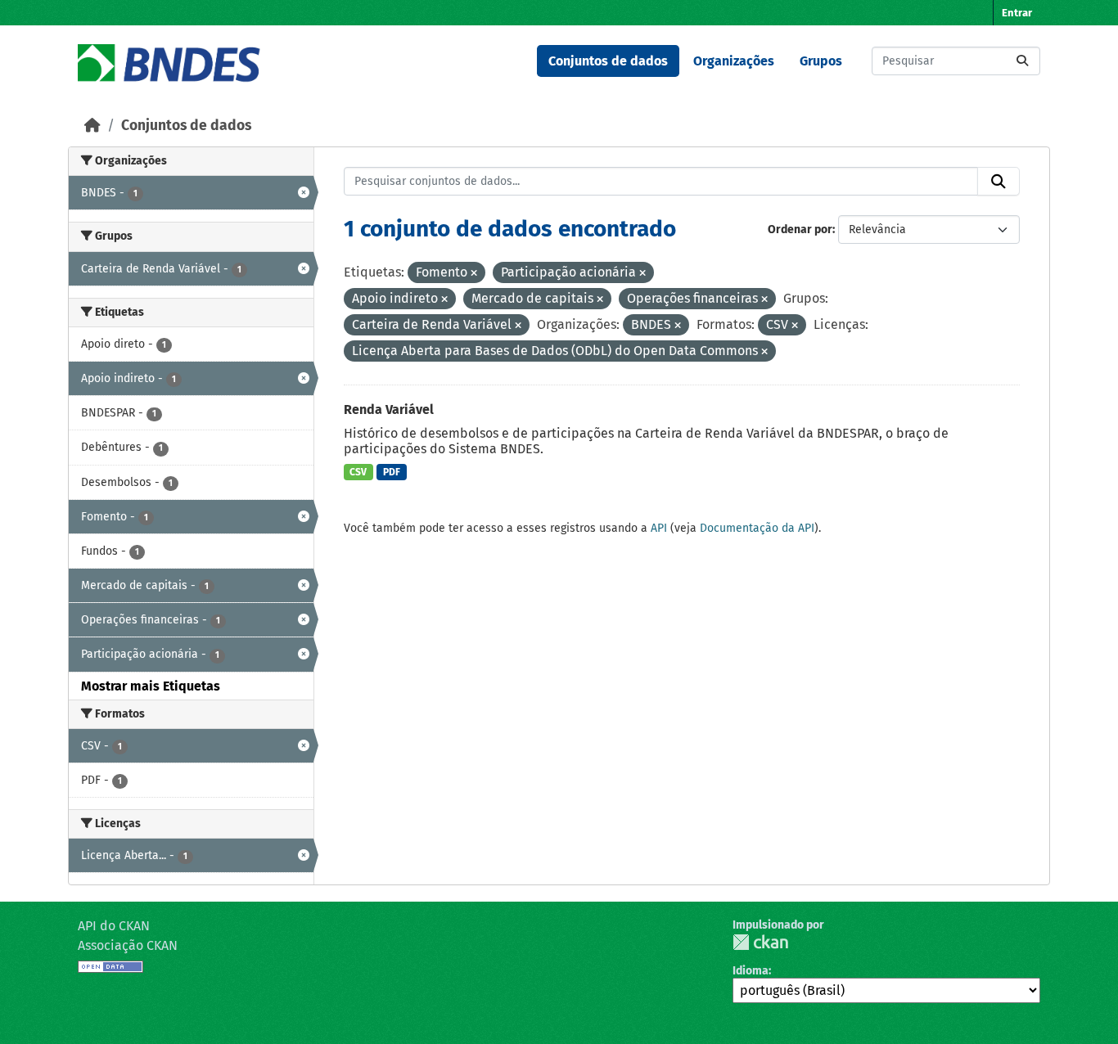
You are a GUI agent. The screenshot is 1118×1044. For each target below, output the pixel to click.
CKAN (760, 942)
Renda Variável (389, 409)
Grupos (821, 61)
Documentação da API (757, 528)
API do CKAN (114, 926)
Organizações (733, 61)
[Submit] (1022, 61)
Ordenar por (800, 229)
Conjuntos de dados (608, 61)
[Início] (92, 125)
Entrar (1017, 13)
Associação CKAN (128, 945)
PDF (391, 472)
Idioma (751, 971)
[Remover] (474, 273)
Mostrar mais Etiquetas (150, 686)
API (659, 528)
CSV (358, 472)
